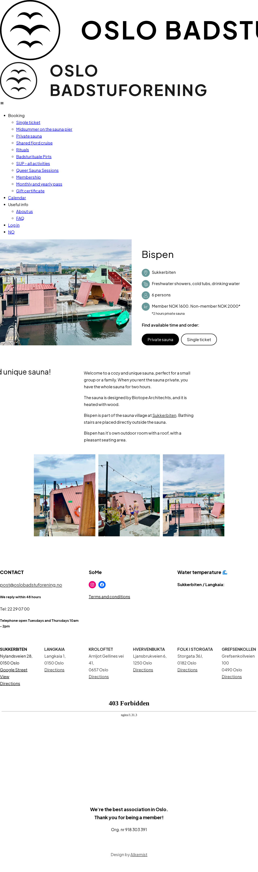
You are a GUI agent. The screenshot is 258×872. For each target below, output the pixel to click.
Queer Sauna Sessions (37, 170)
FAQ (20, 218)
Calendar (17, 197)
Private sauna (29, 135)
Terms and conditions (109, 596)
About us (24, 211)
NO (11, 231)
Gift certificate (30, 190)
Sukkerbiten (164, 415)
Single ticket (28, 122)
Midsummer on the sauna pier (44, 129)
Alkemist (138, 854)
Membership (28, 177)
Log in (14, 224)
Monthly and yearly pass (39, 183)
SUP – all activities (33, 163)
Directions (10, 683)
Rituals (22, 149)
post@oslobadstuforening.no (31, 585)
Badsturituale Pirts (34, 156)
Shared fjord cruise (34, 142)
